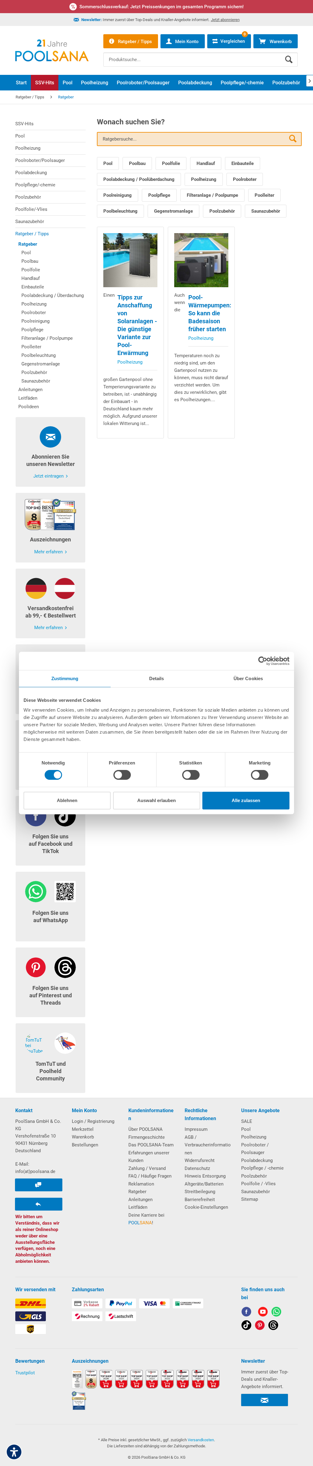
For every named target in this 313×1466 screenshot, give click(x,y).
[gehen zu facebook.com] (246, 1313)
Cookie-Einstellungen (206, 1207)
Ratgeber (27, 244)
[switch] (122, 775)
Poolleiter (31, 347)
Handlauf (30, 278)
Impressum (196, 1129)
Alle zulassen (246, 800)
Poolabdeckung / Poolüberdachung (139, 179)
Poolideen (28, 406)
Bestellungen (85, 1145)
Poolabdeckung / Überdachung (52, 295)
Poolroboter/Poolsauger (40, 160)
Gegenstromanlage (40, 364)
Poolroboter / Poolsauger (255, 1149)
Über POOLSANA (145, 1129)
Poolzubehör (28, 197)
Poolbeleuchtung (38, 355)
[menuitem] (200, 55)
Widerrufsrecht (200, 1160)
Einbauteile (32, 287)
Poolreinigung (35, 321)
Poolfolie (30, 270)
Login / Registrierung (93, 1121)
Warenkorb (83, 1137)
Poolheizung (27, 148)
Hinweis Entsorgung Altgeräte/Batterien (205, 1180)
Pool (20, 136)
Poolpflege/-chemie (35, 185)
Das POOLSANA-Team (151, 1145)
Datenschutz (197, 1168)
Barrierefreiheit (200, 1199)
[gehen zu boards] (260, 1326)
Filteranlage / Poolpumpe (47, 338)
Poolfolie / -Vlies (258, 1183)
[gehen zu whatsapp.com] (276, 1313)
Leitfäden (27, 398)
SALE (246, 1121)
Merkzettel (83, 1129)
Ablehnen (67, 800)
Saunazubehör (29, 221)
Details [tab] (156, 678)
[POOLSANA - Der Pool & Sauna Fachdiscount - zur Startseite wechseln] (52, 50)
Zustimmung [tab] (65, 678)
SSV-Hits (24, 123)
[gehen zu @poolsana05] (246, 1326)
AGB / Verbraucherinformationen (208, 1145)
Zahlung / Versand (147, 1168)
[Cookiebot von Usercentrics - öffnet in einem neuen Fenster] (262, 660)
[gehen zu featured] (263, 1313)
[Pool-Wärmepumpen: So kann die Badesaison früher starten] (201, 260)
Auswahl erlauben (156, 800)
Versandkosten (201, 1440)
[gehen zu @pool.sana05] (273, 1326)
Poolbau (29, 261)
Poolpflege (32, 329)
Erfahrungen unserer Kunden (148, 1157)
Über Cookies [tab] (248, 678)
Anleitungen (30, 389)
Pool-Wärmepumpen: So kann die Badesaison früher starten (209, 313)
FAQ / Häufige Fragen (149, 1176)
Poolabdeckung (31, 172)
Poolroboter (33, 312)
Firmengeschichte (146, 1137)
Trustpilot (25, 1373)
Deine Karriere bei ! (146, 1219)
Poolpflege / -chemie (262, 1168)
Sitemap (249, 1199)
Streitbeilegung (200, 1191)
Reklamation (141, 1184)
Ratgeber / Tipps (32, 233)
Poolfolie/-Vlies (31, 209)
